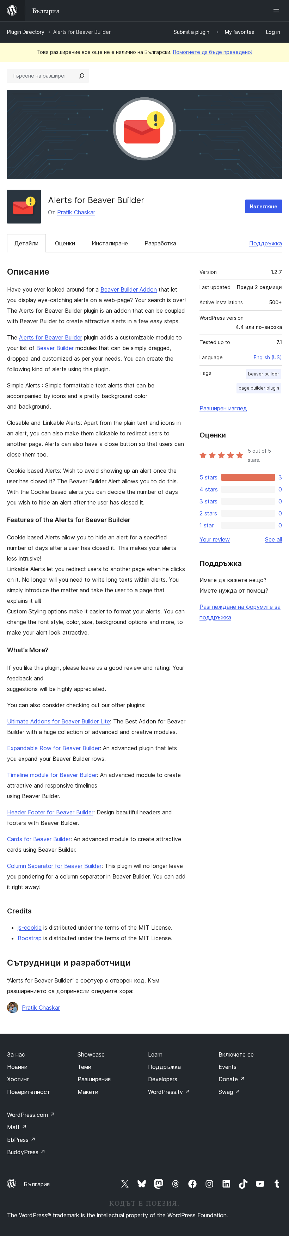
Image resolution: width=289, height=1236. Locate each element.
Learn (155, 1054)
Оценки (65, 243)
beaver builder (263, 374)
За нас (16, 1054)
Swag (229, 1091)
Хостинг (18, 1079)
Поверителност (28, 1091)
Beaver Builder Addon (128, 289)
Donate (232, 1079)
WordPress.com (31, 1114)
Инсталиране (110, 243)
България (37, 1184)
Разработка (160, 243)
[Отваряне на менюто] (277, 10)
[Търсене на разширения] (82, 76)
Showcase (91, 1054)
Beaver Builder (55, 347)
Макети (88, 1091)
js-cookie (30, 927)
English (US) (268, 357)
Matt (17, 1127)
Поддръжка (265, 243)
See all (273, 539)
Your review (214, 539)
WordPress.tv (169, 1091)
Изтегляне (263, 206)
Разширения (94, 1079)
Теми (84, 1066)
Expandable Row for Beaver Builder (53, 748)
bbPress (21, 1139)
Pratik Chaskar (76, 212)
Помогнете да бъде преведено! (212, 52)
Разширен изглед (223, 408)
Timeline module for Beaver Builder (52, 774)
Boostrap (30, 938)
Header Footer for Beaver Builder (50, 812)
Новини (17, 1066)
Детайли (26, 243)
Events (227, 1066)
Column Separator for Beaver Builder (54, 865)
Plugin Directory (25, 32)
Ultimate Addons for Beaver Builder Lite (58, 721)
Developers (162, 1079)
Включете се (236, 1054)
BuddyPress (26, 1152)
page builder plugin (259, 388)
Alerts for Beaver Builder (50, 337)
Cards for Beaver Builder (38, 839)
